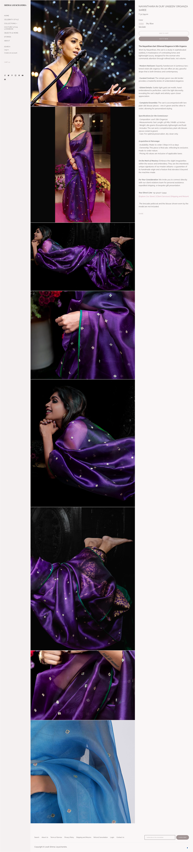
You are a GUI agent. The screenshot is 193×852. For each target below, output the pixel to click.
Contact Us (120, 837)
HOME (6, 16)
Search (36, 837)
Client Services (163, 196)
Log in (6, 50)
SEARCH (7, 46)
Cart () (7, 62)
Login (112, 837)
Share (141, 214)
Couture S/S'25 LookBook (11, 28)
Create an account (10, 53)
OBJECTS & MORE (11, 33)
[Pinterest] (12, 75)
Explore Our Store (146, 196)
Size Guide (142, 27)
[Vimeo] (19, 75)
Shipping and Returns (83, 837)
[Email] (5, 79)
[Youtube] (22, 75)
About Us (45, 837)
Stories (7, 37)
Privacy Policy (69, 837)
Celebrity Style (11, 19)
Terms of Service (56, 837)
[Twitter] (8, 75)
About (7, 41)
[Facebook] (5, 75)
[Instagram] (15, 75)
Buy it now (164, 39)
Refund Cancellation (101, 837)
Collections (10, 23)
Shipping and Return (179, 196)
